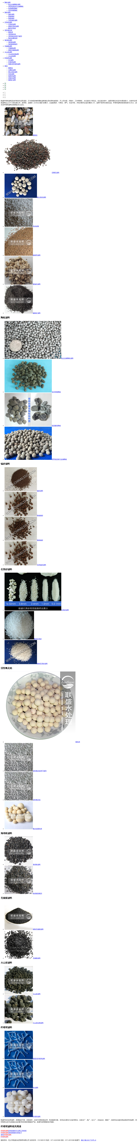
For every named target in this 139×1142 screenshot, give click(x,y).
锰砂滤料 (8, 12)
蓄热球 (10, 32)
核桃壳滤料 (12, 76)
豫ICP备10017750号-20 (88, 1140)
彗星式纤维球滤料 (14, 64)
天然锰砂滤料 (12, 20)
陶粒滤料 (8, 2)
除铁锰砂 (11, 18)
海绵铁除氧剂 (12, 44)
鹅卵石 (10, 68)
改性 (6, 1134)
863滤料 (11, 60)
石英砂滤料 (8, 22)
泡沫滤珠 (11, 74)
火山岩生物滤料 (13, 54)
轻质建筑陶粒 (12, 8)
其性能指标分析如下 (11, 1132)
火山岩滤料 (8, 52)
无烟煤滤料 (8, 46)
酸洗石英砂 (12, 28)
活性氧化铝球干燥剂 (15, 36)
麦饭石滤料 (12, 78)
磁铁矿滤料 (12, 80)
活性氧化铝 (8, 30)
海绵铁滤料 (8, 40)
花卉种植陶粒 (12, 10)
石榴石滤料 (12, 70)
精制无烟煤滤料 (13, 50)
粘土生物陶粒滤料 (14, 4)
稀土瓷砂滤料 (12, 72)
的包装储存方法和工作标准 (13, 1131)
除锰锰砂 (11, 16)
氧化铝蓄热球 (12, 38)
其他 (6, 66)
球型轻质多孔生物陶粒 (15, 6)
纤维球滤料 (8, 58)
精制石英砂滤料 (13, 26)
